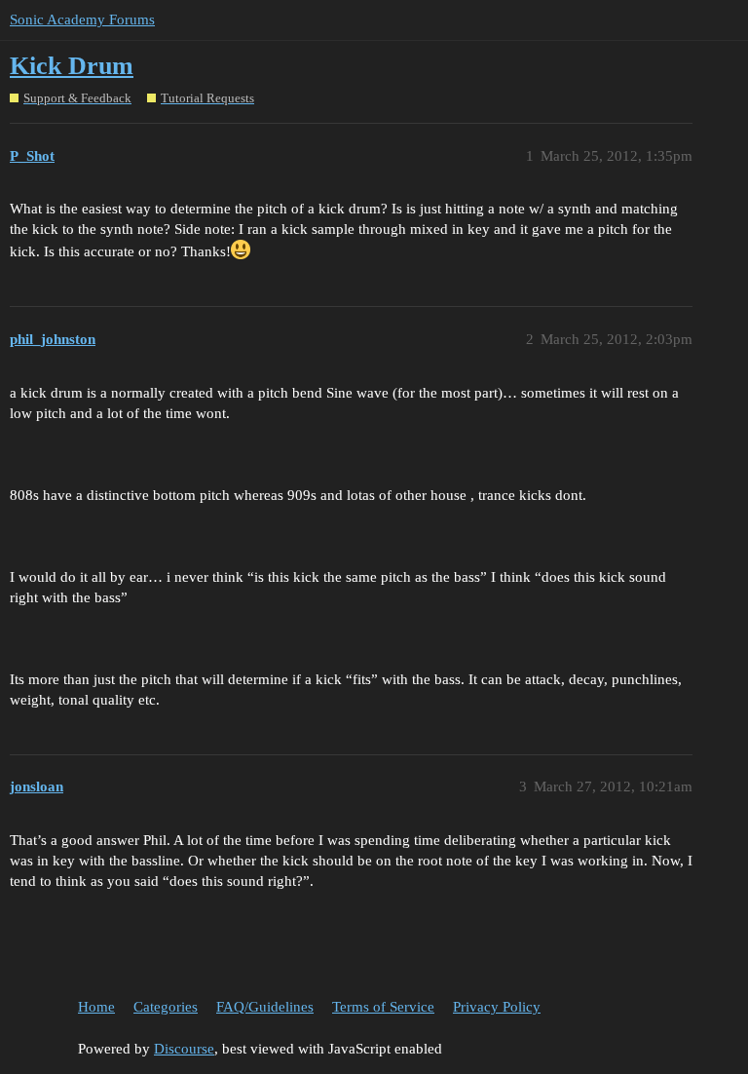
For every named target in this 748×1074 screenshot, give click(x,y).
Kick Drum (71, 66)
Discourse (184, 1048)
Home (96, 1007)
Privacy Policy (497, 1007)
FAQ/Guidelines (265, 1007)
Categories (165, 1007)
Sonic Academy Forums (82, 19)
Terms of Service (383, 1007)
